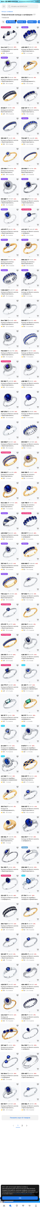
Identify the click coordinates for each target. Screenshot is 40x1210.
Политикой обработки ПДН (23, 1193)
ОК (20, 1198)
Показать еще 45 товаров (20, 1118)
